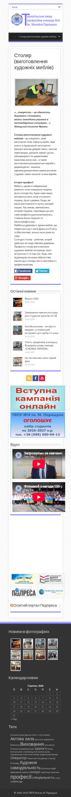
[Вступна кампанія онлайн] (37, 410)
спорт (57, 778)
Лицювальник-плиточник (21, 754)
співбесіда (16, 781)
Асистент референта (44, 739)
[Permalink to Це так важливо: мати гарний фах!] (18, 365)
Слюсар (51, 758)
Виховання (32, 744)
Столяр (14, 763)
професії (21, 777)
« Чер (14, 719)
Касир (50, 749)
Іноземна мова (17, 735)
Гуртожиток (49, 745)
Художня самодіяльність (25, 765)
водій (53, 768)
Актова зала (22, 738)
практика (55, 772)
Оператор (18, 758)
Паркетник (32, 758)
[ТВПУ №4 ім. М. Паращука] (35, 23)
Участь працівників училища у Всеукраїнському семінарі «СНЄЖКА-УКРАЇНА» (41, 345)
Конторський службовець (22, 752)
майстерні (45, 772)
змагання (15, 772)
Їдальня (28, 735)
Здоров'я (40, 748)
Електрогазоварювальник (22, 749)
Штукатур (45, 768)
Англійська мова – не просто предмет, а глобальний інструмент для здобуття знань (42, 329)
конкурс (35, 772)
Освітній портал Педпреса (35, 605)
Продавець (42, 758)
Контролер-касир (42, 752)
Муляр (55, 754)
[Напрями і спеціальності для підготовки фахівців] (37, 436)
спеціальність (43, 777)
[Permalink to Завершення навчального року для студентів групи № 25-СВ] (18, 320)
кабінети (26, 772)
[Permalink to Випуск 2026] (18, 306)
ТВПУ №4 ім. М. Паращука (42, 793)
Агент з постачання (41, 735)
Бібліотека (15, 745)
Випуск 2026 (31, 298)
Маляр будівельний (42, 754)
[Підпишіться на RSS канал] (11, 605)
